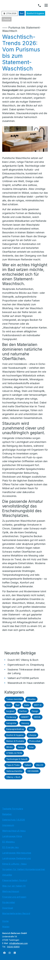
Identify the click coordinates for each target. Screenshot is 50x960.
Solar (31, 747)
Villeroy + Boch (13, 777)
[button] (46, 5)
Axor (8, 705)
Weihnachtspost (10, 891)
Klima (31, 729)
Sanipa (21, 747)
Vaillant (28, 765)
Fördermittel (8, 902)
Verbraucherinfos (14, 771)
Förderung (11, 717)
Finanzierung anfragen (14, 896)
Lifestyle (6, 19)
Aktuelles (31, 699)
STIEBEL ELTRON (14, 753)
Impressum (8, 825)
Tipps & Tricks (13, 765)
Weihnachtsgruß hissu (14, 830)
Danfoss (23, 711)
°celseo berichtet (14, 699)
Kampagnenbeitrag (15, 729)
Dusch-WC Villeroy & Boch (23, 659)
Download (7, 908)
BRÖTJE (38, 705)
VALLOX (39, 765)
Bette (26, 705)
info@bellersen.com (18, 943)
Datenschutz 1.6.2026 (13, 819)
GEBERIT (25, 717)
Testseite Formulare (12, 808)
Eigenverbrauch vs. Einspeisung (26, 664)
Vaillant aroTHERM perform (23, 678)
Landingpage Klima (12, 836)
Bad (21, 13)
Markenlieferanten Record (16, 913)
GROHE (37, 717)
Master (6, 926)
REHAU (9, 747)
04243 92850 (13, 947)
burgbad (10, 711)
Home (5, 921)
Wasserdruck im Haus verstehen (26, 682)
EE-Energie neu (10, 847)
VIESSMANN (32, 771)
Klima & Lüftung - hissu (14, 863)
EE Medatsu (8, 841)
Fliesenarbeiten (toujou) (14, 880)
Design (35, 711)
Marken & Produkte (15, 741)
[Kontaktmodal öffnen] (39, 5)
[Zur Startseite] (25, 799)
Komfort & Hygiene (35, 13)
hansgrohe (11, 723)
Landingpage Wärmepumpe (16, 852)
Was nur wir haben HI (14, 885)
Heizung (25, 723)
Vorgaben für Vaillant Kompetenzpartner (23, 869)
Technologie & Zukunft (16, 759)
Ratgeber (7, 814)
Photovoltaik (35, 741)
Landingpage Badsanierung (16, 858)
